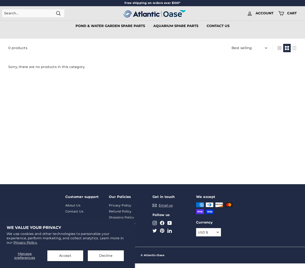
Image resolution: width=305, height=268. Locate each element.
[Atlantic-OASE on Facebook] (162, 222)
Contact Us (218, 26)
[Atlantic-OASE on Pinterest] (162, 230)
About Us (72, 205)
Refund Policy (120, 211)
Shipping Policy (121, 217)
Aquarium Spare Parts (175, 26)
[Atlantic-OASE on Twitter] (154, 230)
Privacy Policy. (25, 243)
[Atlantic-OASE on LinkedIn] (169, 230)
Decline (105, 256)
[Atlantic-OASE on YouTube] (169, 222)
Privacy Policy (120, 205)
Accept (65, 256)
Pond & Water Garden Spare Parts (110, 26)
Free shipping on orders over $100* (152, 3)
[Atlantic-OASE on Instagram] (154, 222)
